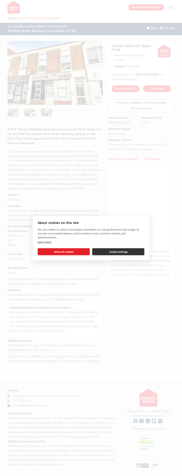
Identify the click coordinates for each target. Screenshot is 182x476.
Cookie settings (118, 251)
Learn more (44, 242)
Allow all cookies (63, 251)
